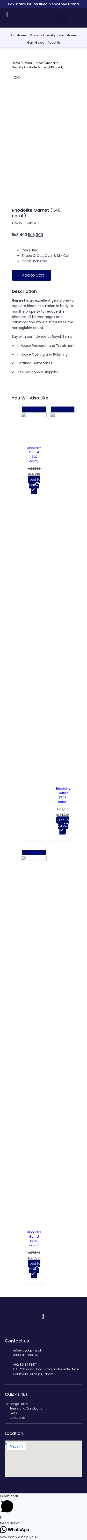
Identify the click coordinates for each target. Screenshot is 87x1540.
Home (16, 63)
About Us (54, 42)
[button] (62, 18)
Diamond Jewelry (43, 35)
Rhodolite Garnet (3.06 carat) (34, 1238)
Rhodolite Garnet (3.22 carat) (34, 454)
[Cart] (80, 17)
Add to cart (34, 482)
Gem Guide (35, 42)
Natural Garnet (32, 63)
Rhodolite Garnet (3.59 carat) (63, 795)
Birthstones (18, 35)
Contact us (17, 1341)
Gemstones (67, 35)
